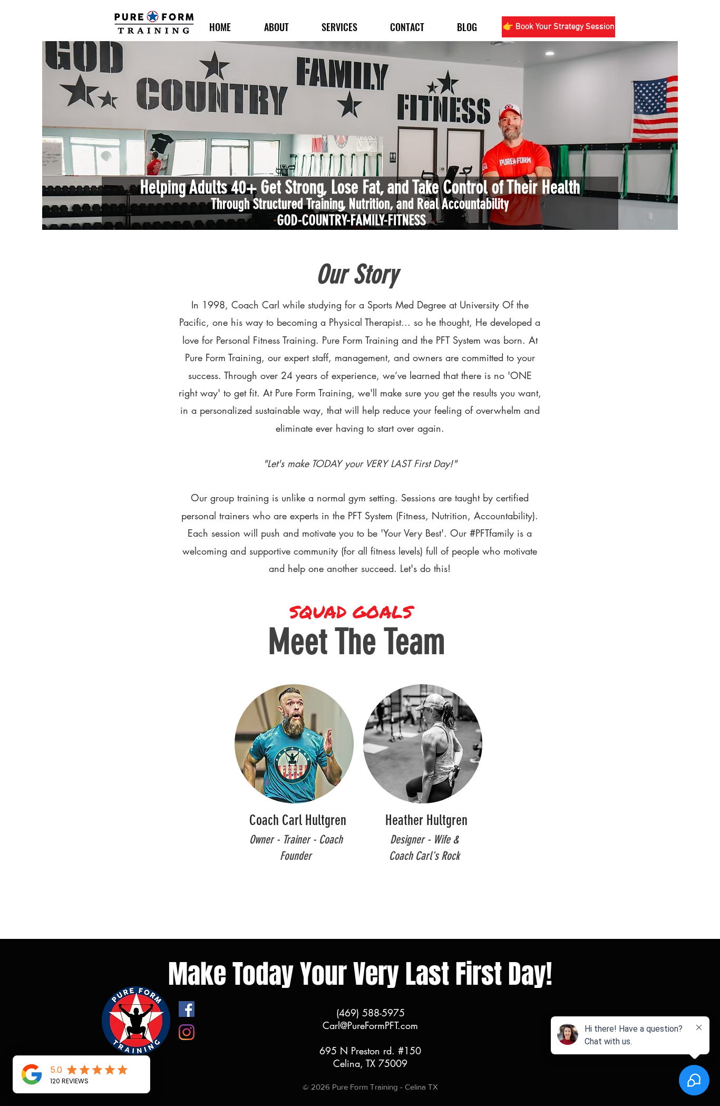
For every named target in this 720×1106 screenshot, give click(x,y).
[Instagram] (186, 1032)
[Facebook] (186, 1009)
